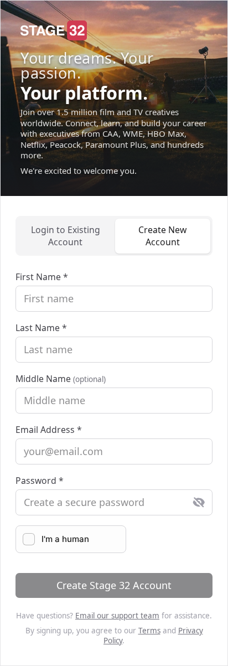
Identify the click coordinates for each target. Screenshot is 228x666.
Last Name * (41, 328)
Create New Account (162, 236)
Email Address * (48, 430)
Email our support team (117, 616)
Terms (149, 631)
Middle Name (60, 379)
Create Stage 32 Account (114, 585)
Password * (39, 480)
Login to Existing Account (65, 236)
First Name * (41, 277)
